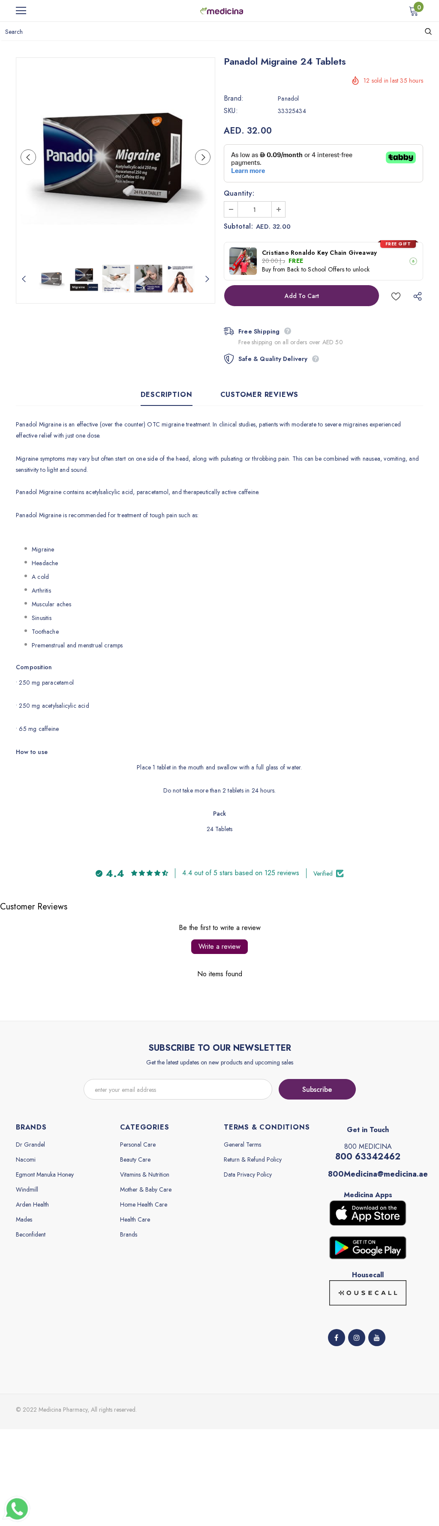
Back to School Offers (315, 269)
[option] (115, 157)
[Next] (202, 157)
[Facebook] (336, 1337)
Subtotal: (238, 226)
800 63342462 (367, 1156)
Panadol (288, 98)
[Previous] (28, 157)
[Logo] (221, 10)
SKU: (231, 111)
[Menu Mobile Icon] (21, 11)
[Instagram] (356, 1337)
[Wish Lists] (396, 296)
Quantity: (239, 193)
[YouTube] (376, 1337)
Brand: (234, 98)
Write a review (219, 946)
